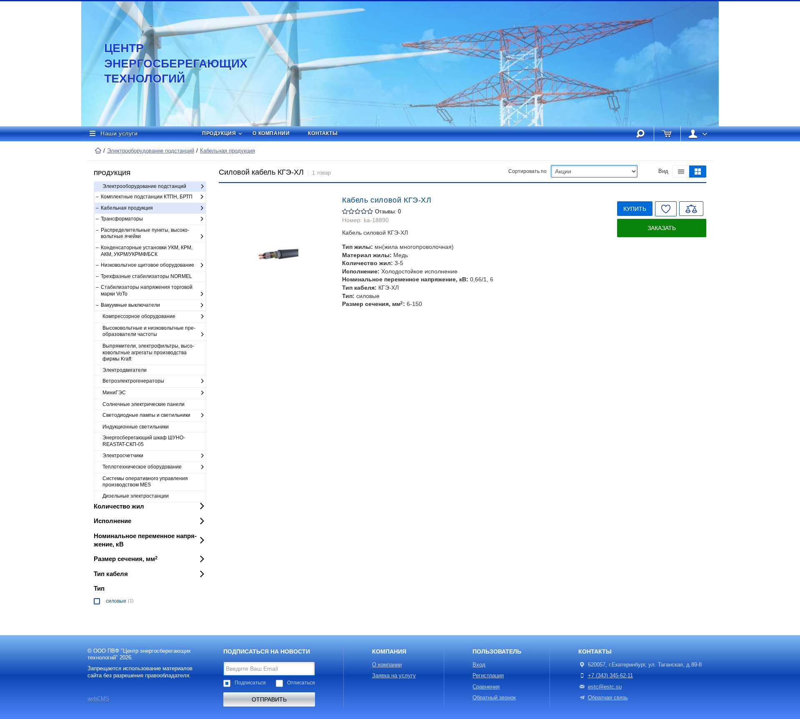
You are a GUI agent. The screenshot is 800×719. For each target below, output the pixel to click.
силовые (116, 601)
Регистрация (488, 676)
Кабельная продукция (227, 151)
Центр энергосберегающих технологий (166, 63)
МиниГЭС (114, 393)
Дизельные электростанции (135, 496)
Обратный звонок (494, 698)
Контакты (323, 133)
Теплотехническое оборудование (142, 467)
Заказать (662, 228)
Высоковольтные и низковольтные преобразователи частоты (148, 331)
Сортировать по (527, 171)
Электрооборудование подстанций (150, 151)
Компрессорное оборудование (138, 316)
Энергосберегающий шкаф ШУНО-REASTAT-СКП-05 (143, 441)
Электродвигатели (124, 370)
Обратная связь (608, 698)
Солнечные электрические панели (143, 404)
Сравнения (486, 687)
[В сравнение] (691, 208)
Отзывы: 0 (388, 212)
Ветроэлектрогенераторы (133, 381)
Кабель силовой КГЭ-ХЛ (387, 200)
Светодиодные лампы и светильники (146, 415)
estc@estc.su (605, 687)
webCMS (98, 699)
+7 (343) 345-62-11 (610, 676)
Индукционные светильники (135, 427)
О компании (271, 133)
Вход (478, 665)
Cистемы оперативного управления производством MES (145, 482)
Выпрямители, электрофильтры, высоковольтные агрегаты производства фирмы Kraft (148, 352)
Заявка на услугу (394, 676)
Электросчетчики (122, 455)
